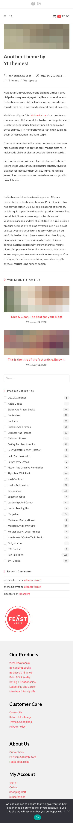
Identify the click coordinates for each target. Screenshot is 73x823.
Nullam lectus (38, 115)
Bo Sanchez (14, 415)
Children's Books (17, 438)
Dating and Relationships (21, 444)
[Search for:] (9, 16)
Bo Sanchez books (20, 667)
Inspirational (15, 490)
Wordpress (30, 80)
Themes (14, 80)
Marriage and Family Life (21, 525)
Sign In (13, 782)
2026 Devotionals (19, 662)
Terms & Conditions (20, 721)
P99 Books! (14, 549)
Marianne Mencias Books (21, 520)
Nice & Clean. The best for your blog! (36, 316)
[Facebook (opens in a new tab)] (33, 4)
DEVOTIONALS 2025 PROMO (24, 450)
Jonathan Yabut (16, 496)
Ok (37, 817)
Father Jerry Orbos (18, 461)
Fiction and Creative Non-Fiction (25, 467)
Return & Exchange (20, 717)
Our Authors (16, 752)
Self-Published (15, 554)
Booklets (13, 421)
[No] (68, 811)
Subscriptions (17, 796)
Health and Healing (18, 485)
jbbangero (24, 593)
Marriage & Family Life (22, 691)
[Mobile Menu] (5, 16)
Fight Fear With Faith (19, 473)
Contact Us (15, 712)
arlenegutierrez (32, 579)
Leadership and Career (20, 502)
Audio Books (15, 403)
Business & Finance (20, 672)
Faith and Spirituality (19, 456)
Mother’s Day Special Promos (24, 531)
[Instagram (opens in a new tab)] (39, 4)
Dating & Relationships (22, 682)
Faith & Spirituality (20, 677)
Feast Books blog (19, 761)
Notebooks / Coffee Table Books (26, 537)
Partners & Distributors (22, 757)
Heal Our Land (15, 479)
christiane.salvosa (20, 75)
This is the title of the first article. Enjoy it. (36, 359)
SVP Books (14, 560)
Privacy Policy (17, 726)
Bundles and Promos (19, 426)
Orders (13, 787)
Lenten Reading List (18, 508)
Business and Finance (19, 432)
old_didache (15, 543)
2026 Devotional (17, 397)
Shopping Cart (17, 792)
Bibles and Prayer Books (21, 409)
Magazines (13, 514)
